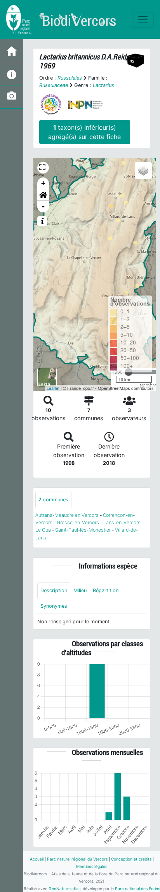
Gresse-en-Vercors (78, 522)
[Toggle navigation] (143, 20)
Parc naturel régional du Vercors (77, 859)
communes (53, 500)
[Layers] (143, 170)
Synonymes (53, 606)
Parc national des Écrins (137, 888)
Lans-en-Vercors (122, 522)
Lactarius (103, 85)
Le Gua (43, 530)
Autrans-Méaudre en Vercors (67, 515)
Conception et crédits (131, 859)
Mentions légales (91, 866)
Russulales (69, 78)
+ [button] (43, 183)
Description (53, 590)
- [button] (43, 206)
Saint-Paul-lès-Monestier (83, 530)
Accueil (36, 859)
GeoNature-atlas (64, 888)
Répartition (105, 590)
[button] (43, 195)
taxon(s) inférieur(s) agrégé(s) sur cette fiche (84, 132)
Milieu (80, 590)
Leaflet (53, 388)
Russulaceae (53, 85)
